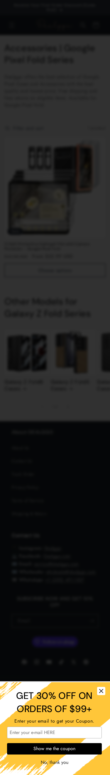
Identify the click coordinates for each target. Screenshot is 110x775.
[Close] (101, 691)
